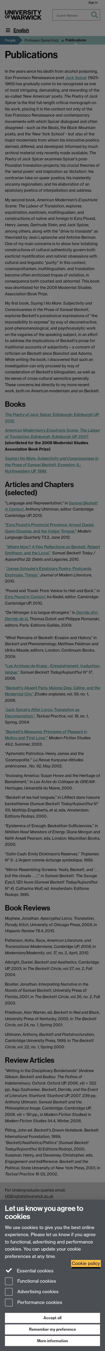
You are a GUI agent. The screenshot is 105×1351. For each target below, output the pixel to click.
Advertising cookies (37, 1292)
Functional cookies (36, 1281)
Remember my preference (52, 1329)
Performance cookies (39, 1302)
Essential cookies (34, 1271)
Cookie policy (86, 1263)
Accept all (52, 1317)
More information (52, 1341)
